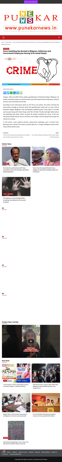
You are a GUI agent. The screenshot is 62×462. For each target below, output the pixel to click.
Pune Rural (6, 48)
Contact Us (5, 454)
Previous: (16, 135)
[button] (3, 37)
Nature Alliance (45, 452)
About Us (54, 452)
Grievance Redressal (15, 454)
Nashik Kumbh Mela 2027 (30, 2)
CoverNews (36, 459)
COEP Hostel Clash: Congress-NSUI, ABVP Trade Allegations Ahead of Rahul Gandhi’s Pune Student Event (45, 386)
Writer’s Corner (22, 452)
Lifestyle (31, 452)
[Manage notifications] (4, 451)
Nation (9, 452)
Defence (14, 452)
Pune (35, 163)
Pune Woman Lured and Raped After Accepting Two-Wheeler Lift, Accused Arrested (14, 200)
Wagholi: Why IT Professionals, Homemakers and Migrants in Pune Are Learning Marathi (15, 415)
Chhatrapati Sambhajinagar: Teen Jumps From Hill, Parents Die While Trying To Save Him (15, 443)
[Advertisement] (31, 222)
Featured (37, 452)
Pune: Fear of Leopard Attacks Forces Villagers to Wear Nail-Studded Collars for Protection (45, 170)
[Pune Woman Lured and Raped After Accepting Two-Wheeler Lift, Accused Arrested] (16, 186)
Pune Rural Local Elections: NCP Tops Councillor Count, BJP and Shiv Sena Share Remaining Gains (16, 170)
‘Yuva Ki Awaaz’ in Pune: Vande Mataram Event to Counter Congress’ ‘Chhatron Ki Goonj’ (15, 385)
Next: (45, 135)
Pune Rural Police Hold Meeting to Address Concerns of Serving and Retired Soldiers (44, 415)
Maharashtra (6, 438)
